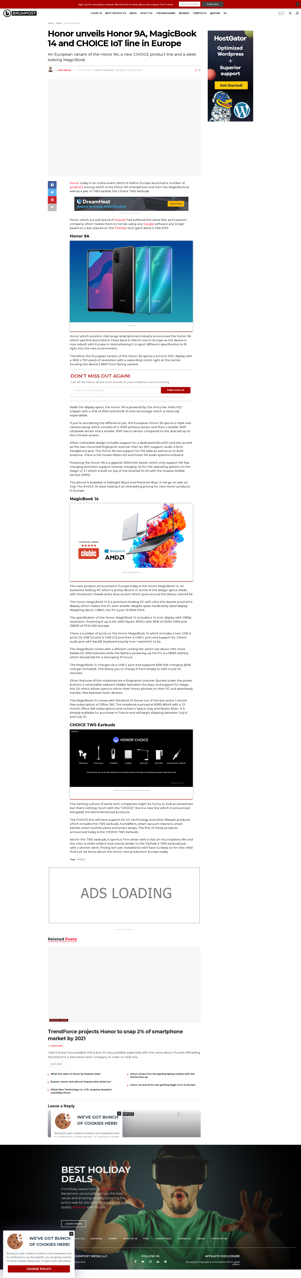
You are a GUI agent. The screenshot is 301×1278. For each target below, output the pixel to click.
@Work (215, 13)
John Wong (64, 70)
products (76, 187)
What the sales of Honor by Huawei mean (75, 1073)
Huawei (120, 220)
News (133, 13)
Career (201, 1238)
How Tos (146, 13)
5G (225, 13)
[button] (73, 1223)
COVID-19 (96, 13)
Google (148, 224)
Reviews (184, 13)
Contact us (184, 1238)
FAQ (146, 1238)
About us (79, 1238)
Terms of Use (219, 1238)
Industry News (58, 1020)
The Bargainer (165, 13)
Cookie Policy (163, 1238)
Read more (56, 1064)
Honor (74, 183)
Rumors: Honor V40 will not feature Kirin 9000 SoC (81, 1081)
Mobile (113, 1238)
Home (51, 23)
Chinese (121, 228)
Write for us (130, 1238)
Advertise (96, 1238)
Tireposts (200, 13)
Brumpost (109, 1189)
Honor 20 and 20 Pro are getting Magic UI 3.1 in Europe (162, 1084)
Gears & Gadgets (72, 23)
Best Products (115, 13)
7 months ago (83, 70)
